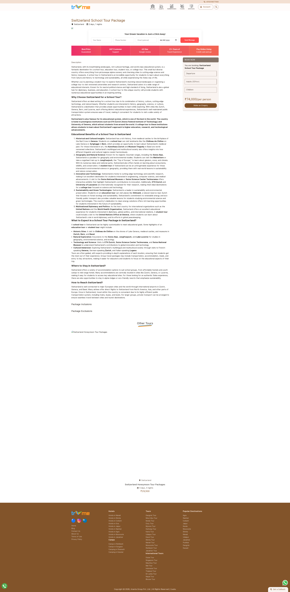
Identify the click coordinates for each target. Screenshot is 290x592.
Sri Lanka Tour (151, 574)
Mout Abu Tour (151, 518)
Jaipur (185, 523)
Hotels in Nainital (115, 529)
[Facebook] (73, 521)
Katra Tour (150, 532)
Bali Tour (149, 566)
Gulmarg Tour (151, 529)
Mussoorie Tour (152, 545)
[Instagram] (79, 521)
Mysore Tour (150, 526)
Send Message (190, 40)
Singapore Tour (151, 560)
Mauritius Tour (151, 563)
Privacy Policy (76, 539)
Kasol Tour (150, 537)
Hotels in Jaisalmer (116, 537)
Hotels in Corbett (115, 521)
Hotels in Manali (115, 515)
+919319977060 (211, 2)
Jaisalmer (186, 540)
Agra (184, 515)
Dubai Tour (150, 557)
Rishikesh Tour (151, 548)
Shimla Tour (150, 540)
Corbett (186, 521)
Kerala (185, 526)
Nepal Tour (150, 576)
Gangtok (186, 545)
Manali (185, 534)
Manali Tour (150, 542)
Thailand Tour (151, 571)
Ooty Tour (149, 523)
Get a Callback (277, 589)
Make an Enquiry (201, 105)
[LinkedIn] (85, 521)
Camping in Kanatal (116, 552)
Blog (73, 528)
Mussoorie (187, 529)
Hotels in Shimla (115, 518)
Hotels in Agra (114, 532)
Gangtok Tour (151, 515)
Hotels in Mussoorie (116, 534)
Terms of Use (76, 536)
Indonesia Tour (151, 568)
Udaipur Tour (151, 534)
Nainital (185, 518)
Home (73, 526)
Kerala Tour (150, 521)
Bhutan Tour (150, 579)
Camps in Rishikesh (116, 544)
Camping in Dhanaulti (117, 549)
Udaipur (186, 537)
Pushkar (186, 542)
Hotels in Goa (114, 523)
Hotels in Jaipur (114, 526)
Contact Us (75, 531)
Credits (173, 589)
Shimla (185, 532)
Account (205, 7)
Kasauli (185, 548)
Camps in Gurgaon (116, 547)
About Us (75, 534)
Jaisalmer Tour (151, 551)
